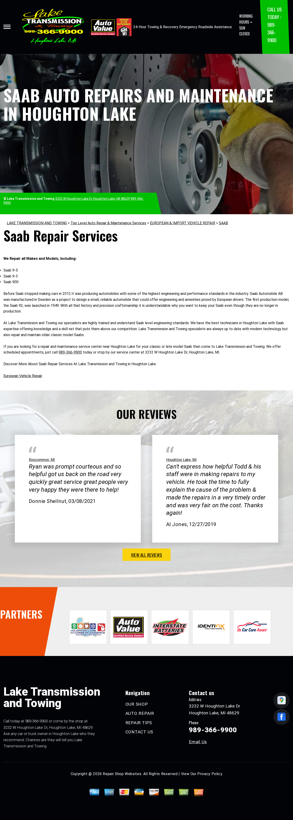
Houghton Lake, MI (181, 460)
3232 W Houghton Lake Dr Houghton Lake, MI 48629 (92, 198)
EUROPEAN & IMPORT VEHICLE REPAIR (182, 223)
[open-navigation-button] (7, 27)
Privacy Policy (209, 774)
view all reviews (146, 554)
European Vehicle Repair (22, 376)
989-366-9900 (271, 32)
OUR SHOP (136, 704)
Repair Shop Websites (122, 774)
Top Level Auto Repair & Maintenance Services (108, 223)
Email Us (198, 742)
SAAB (223, 223)
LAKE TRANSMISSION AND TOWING (37, 223)
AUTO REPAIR (139, 713)
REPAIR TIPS (138, 722)
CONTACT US (139, 732)
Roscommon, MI (42, 460)
